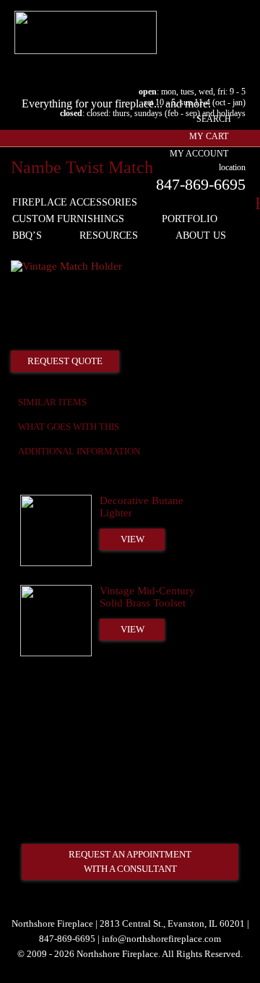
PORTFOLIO (189, 218)
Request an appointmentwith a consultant (130, 861)
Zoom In (200, 252)
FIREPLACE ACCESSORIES (74, 202)
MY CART (208, 136)
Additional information (79, 451)
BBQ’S (27, 235)
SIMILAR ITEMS (52, 402)
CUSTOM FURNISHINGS (68, 218)
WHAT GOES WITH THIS (68, 426)
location (232, 167)
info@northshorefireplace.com (161, 938)
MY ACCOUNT (199, 154)
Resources (108, 235)
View (132, 539)
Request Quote (65, 361)
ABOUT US (201, 235)
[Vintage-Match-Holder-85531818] (66, 266)
